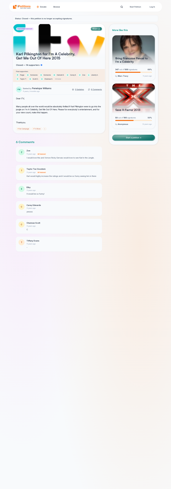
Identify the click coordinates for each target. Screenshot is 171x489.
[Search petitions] (121, 6)
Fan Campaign (23, 129)
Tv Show (37, 129)
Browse (56, 7)
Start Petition (135, 7)
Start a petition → (133, 138)
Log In (152, 7)
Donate (43, 7)
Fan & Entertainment (25, 29)
